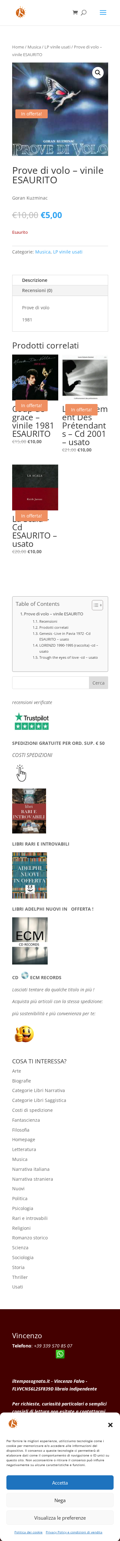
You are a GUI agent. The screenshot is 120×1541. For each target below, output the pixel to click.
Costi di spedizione (32, 1110)
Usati (17, 1287)
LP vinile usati (57, 47)
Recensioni (48, 621)
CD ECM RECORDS (36, 977)
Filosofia (20, 1130)
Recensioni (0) (37, 290)
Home (18, 47)
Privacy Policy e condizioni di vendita (74, 1532)
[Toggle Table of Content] (94, 605)
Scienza (20, 1247)
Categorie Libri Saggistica (39, 1100)
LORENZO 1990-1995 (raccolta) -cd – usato (68, 648)
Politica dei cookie (28, 1532)
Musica (34, 47)
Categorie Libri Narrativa (38, 1090)
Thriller (20, 1277)
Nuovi (18, 1188)
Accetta (60, 1482)
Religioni (21, 1228)
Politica (20, 1198)
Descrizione (34, 280)
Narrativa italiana (31, 1169)
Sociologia (23, 1257)
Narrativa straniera (32, 1179)
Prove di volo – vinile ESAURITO (53, 614)
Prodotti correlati (53, 627)
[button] (110, 1425)
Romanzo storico (30, 1238)
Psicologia (22, 1208)
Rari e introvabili (30, 1218)
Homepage (23, 1139)
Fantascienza (26, 1120)
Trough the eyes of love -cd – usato (68, 657)
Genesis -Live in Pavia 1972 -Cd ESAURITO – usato (65, 636)
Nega (60, 1500)
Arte (16, 1071)
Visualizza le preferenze (60, 1518)
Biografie (21, 1081)
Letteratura (24, 1149)
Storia (18, 1267)
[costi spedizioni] (21, 780)
